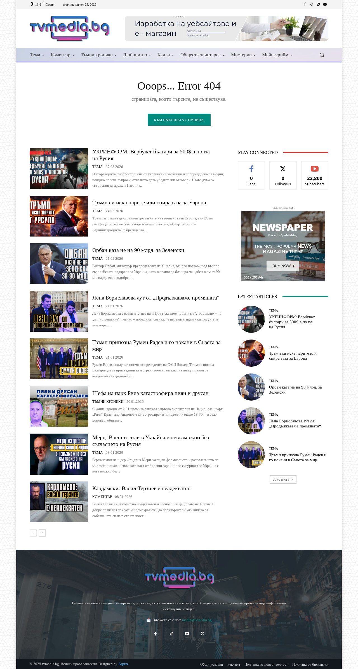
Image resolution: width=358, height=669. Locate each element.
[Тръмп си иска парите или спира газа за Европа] (59, 216)
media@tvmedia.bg (197, 620)
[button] (321, 55)
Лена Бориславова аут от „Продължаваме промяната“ (156, 297)
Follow (283, 166)
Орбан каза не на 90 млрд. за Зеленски (138, 250)
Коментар (102, 497)
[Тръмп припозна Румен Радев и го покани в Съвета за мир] (59, 358)
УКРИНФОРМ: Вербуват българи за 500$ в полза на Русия (292, 322)
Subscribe (315, 166)
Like (251, 166)
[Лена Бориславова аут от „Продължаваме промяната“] (59, 311)
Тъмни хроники (107, 401)
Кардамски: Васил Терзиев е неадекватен (141, 488)
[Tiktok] (311, 4)
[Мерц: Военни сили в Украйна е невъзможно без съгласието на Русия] (59, 454)
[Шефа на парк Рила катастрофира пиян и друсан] (59, 406)
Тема (97, 167)
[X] (202, 634)
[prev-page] (33, 533)
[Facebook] (305, 4)
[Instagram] (318, 4)
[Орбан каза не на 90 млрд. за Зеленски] (59, 263)
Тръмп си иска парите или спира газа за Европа (149, 202)
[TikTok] (171, 634)
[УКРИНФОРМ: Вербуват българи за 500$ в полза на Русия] (59, 168)
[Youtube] (325, 4)
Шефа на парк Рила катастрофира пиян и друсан (150, 393)
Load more (281, 479)
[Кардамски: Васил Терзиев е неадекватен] (59, 501)
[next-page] (42, 533)
